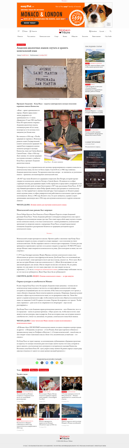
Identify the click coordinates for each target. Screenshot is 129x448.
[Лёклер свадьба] (49, 383)
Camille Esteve (25, 55)
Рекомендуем (43, 370)
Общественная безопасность (25, 421)
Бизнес (65, 36)
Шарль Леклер (46, 391)
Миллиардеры (94, 129)
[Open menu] (18, 30)
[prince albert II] (27, 411)
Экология (85, 36)
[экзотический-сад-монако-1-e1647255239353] (27, 383)
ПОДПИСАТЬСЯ (95, 174)
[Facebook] (47, 362)
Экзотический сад (27, 391)
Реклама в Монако (86, 446)
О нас (25, 446)
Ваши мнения (96, 36)
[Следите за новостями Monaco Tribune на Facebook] (90, 179)
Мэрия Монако (71, 391)
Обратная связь (100, 446)
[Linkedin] (52, 362)
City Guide (108, 36)
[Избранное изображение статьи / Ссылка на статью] (95, 55)
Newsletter (94, 31)
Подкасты (34, 31)
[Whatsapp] (37, 362)
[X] (42, 362)
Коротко (19, 391)
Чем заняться (31, 36)
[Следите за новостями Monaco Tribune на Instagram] (95, 179)
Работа (93, 84)
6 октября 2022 (43, 55)
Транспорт (70, 419)
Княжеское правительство (51, 419)
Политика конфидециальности (66, 446)
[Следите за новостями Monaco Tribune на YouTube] (103, 179)
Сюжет (19, 419)
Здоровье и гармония (96, 63)
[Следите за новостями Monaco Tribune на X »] (86, 179)
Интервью (21, 45)
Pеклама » (49, 233)
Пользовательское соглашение (40, 446)
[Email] (62, 362)
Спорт (56, 36)
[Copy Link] (57, 362)
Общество (74, 36)
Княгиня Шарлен (95, 108)
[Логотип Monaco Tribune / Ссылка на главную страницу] (64, 31)
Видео (26, 31)
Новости (20, 36)
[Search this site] (110, 31)
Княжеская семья (45, 36)
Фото (40, 391)
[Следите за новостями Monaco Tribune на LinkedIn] (99, 179)
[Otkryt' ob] (64, 15)
